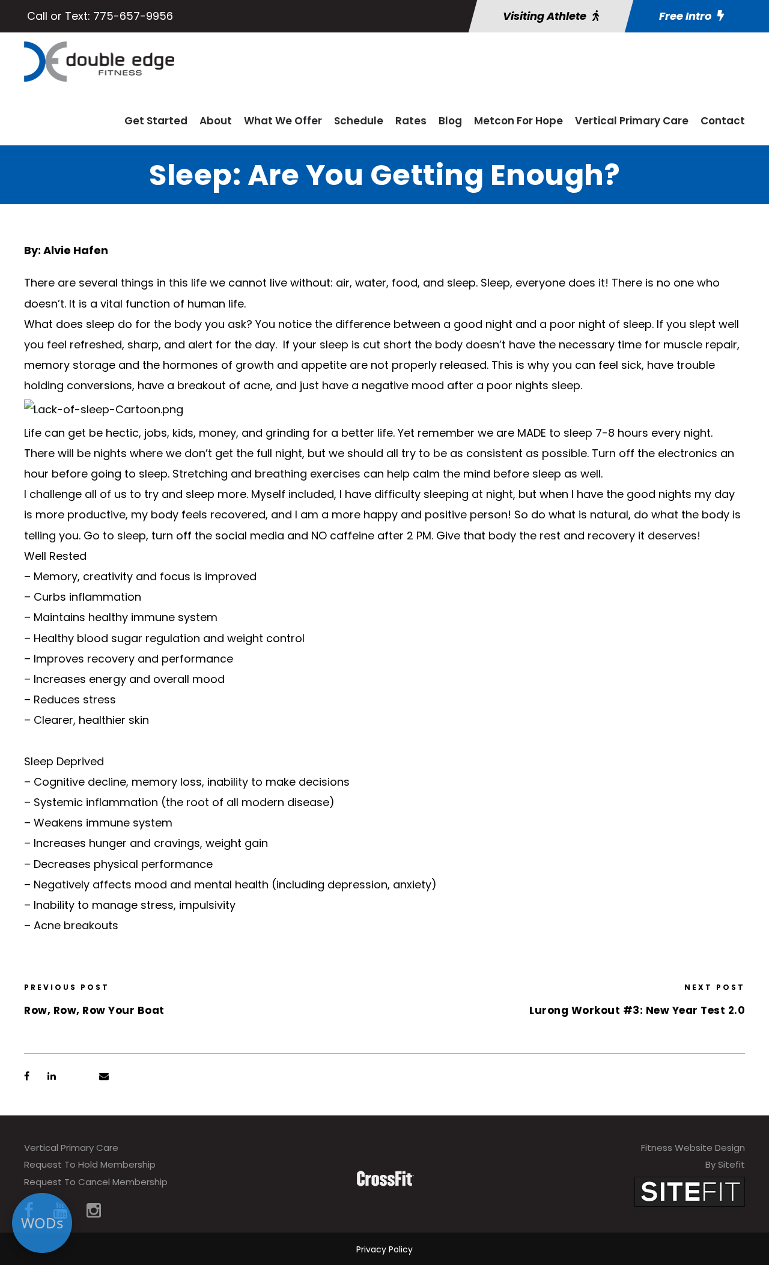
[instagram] (94, 1211)
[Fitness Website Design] (689, 1191)
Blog (450, 121)
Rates (411, 121)
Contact (723, 121)
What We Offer (283, 121)
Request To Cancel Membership (96, 1182)
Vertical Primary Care (631, 121)
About (215, 121)
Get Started (155, 121)
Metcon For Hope (518, 121)
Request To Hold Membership (90, 1164)
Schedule (358, 121)
